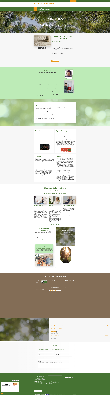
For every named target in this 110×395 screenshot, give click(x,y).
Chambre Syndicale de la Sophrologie (61, 394)
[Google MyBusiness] (41, 48)
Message (50, 362)
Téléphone (57, 354)
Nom (39, 350)
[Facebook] (39, 48)
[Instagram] (45, 48)
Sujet (39, 357)
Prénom (57, 350)
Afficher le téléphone (41, 378)
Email (39, 354)
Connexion (74, 394)
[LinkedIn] (43, 48)
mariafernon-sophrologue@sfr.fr (40, 289)
